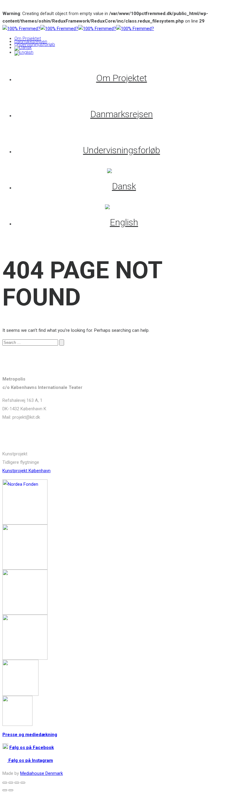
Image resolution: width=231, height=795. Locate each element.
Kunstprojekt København (26, 470)
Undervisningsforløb (34, 44)
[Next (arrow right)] (10, 790)
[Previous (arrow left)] (4, 790)
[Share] (10, 783)
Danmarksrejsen (30, 41)
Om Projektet (27, 38)
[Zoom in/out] (22, 783)
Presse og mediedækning (29, 734)
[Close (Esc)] (4, 783)
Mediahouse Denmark (41, 773)
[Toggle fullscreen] (16, 783)
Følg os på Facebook (31, 747)
